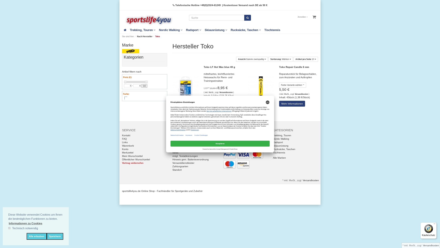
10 (305, 59)
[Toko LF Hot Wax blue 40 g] (185, 89)
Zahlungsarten (180, 166)
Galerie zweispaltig (251, 59)
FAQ (124, 138)
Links (125, 142)
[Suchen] (247, 18)
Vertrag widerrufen (133, 163)
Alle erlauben (36, 236)
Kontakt (126, 135)
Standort (177, 169)
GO (144, 86)
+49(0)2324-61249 (210, 5)
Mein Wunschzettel (132, 156)
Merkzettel (127, 152)
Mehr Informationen (292, 103)
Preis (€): (127, 77)
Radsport (192, 30)
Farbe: (126, 94)
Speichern (55, 236)
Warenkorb (128, 145)
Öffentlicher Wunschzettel (136, 159)
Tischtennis (272, 30)
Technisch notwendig (25, 228)
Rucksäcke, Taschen (245, 30)
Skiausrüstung (215, 30)
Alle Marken (279, 157)
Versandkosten (226, 92)
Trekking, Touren (142, 30)
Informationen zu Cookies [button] (25, 223)
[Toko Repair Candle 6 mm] (261, 89)
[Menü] (434, 225)
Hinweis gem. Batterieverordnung (190, 159)
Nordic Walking (170, 30)
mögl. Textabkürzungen (185, 156)
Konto (125, 149)
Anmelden (302, 17)
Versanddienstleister (183, 163)
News (175, 152)
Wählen (280, 59)
